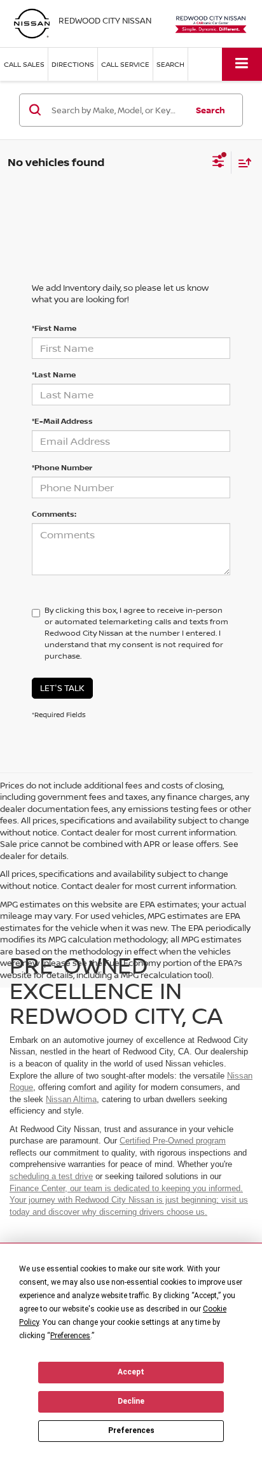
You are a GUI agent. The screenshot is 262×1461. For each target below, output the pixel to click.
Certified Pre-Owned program (173, 1140)
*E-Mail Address (62, 421)
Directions (73, 64)
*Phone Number (62, 467)
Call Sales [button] (24, 64)
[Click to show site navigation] (242, 64)
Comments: (54, 513)
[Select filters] (218, 163)
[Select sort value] (241, 162)
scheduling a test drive (51, 1176)
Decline (131, 1401)
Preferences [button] (70, 1335)
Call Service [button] (125, 64)
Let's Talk (62, 688)
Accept (131, 1371)
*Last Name (54, 374)
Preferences (131, 1430)
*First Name (54, 328)
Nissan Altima (71, 1099)
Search (210, 110)
